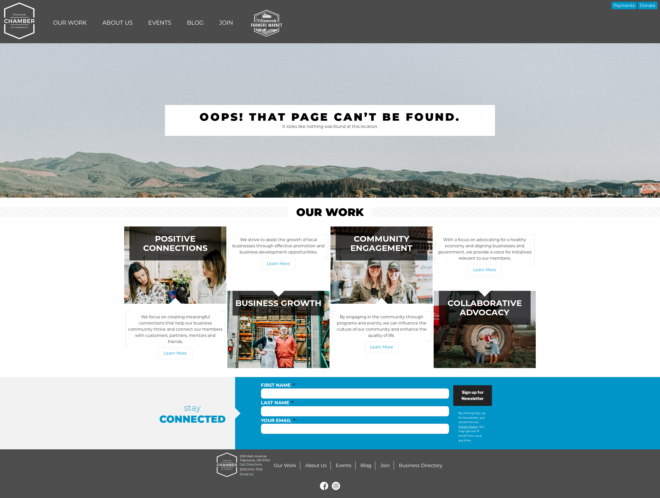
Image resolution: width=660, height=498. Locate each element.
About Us (117, 22)
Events (159, 22)
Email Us (246, 474)
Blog (195, 22)
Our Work (70, 22)
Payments (624, 5)
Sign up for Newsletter (472, 395)
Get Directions (251, 464)
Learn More (175, 353)
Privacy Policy (468, 427)
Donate (647, 5)
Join (226, 22)
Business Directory (420, 465)
